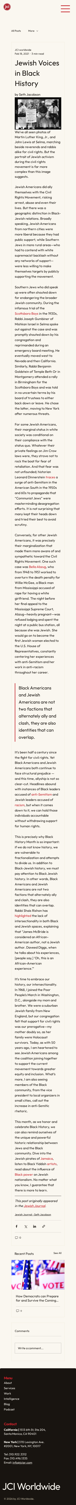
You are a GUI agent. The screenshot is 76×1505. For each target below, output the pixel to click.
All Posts (16, 30)
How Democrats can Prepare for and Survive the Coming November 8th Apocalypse (37, 1298)
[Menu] (65, 8)
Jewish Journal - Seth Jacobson (33, 1214)
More (31, 30)
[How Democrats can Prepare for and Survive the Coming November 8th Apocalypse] (38, 1275)
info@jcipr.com (22, 1462)
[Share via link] (43, 1226)
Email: (8, 1462)
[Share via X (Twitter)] (25, 1226)
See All (57, 1253)
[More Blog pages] (12, 1404)
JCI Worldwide (22, 8)
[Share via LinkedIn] (34, 1226)
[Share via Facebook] (16, 1226)
